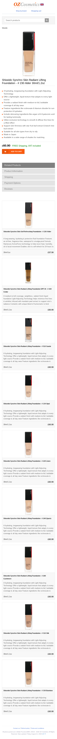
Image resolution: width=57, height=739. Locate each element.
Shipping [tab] (8, 177)
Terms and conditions (37, 728)
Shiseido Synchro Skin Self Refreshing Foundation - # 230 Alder (27, 232)
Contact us (16, 728)
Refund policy (25, 728)
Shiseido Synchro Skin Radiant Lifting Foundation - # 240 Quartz (27, 518)
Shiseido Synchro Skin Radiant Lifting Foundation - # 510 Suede (27, 346)
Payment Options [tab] (12, 183)
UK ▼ (44, 734)
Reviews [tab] (8, 189)
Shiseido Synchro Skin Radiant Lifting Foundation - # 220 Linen (26, 461)
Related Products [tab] (12, 165)
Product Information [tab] (13, 171)
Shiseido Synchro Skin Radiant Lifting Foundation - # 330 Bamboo (28, 691)
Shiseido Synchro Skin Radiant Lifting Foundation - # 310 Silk (26, 633)
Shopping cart (36, 11)
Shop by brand (21, 11)
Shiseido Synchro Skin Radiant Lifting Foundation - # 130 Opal (26, 404)
